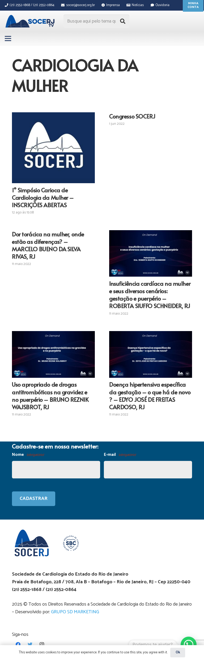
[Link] (31, 21)
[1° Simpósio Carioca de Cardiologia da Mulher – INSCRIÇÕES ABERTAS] (53, 147)
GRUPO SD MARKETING (75, 612)
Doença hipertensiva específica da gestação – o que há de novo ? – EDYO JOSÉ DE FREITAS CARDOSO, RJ (150, 395)
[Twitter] (30, 644)
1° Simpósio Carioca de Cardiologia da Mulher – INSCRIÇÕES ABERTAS (43, 197)
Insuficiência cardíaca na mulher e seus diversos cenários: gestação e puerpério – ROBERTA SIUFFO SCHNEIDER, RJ (149, 294)
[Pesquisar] (122, 21)
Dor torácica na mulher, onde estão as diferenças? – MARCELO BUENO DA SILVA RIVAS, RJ (48, 245)
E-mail (120, 454)
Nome (28, 454)
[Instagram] (42, 644)
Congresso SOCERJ (132, 116)
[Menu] (8, 38)
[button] (189, 645)
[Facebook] (18, 644)
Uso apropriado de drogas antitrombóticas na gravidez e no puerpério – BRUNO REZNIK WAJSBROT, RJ (50, 395)
